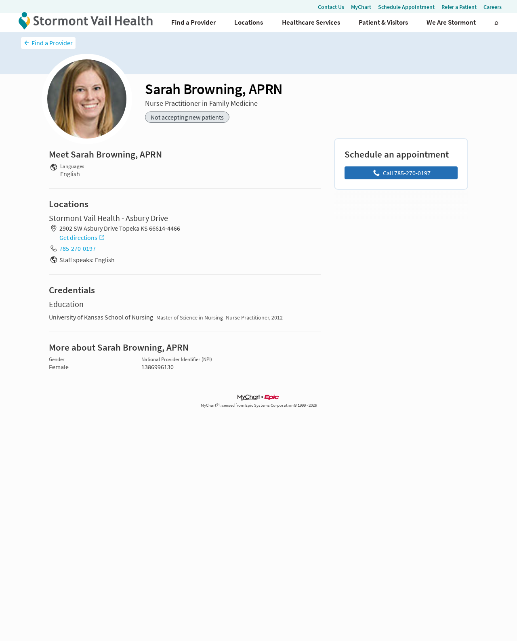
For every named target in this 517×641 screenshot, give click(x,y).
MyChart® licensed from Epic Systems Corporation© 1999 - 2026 (259, 405)
